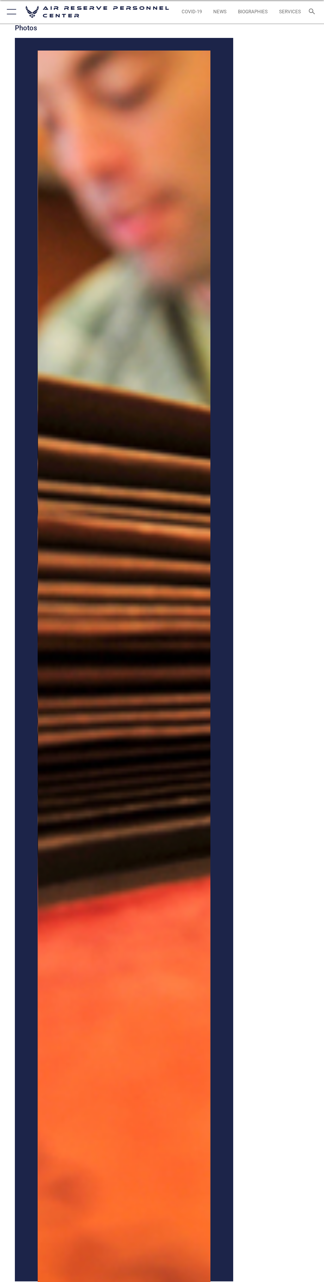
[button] (10, 12)
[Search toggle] (313, 12)
